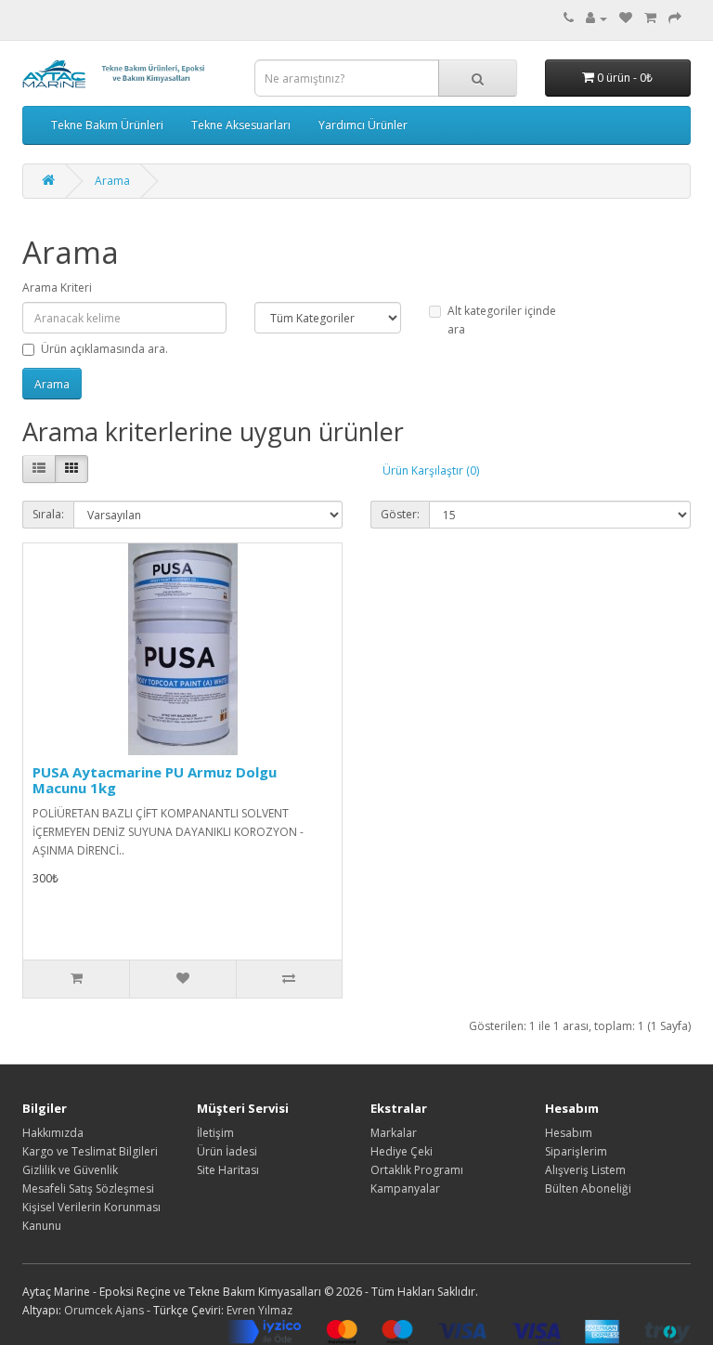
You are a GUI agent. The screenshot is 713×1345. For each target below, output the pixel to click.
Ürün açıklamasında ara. (104, 349)
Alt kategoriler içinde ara (501, 320)
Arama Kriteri (57, 287)
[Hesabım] (596, 18)
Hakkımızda (53, 1133)
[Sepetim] (650, 18)
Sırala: (48, 514)
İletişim (215, 1133)
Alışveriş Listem (585, 1170)
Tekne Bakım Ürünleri (107, 125)
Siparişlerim (576, 1151)
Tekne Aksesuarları (241, 125)
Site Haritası (228, 1170)
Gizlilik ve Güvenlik (70, 1170)
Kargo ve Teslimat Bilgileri (90, 1151)
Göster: (400, 514)
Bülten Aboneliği (588, 1188)
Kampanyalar (405, 1188)
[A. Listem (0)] (625, 18)
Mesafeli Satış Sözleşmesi (88, 1188)
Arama (112, 181)
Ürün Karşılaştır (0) (430, 470)
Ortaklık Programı (416, 1170)
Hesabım (568, 1133)
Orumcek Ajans (104, 1310)
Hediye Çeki (401, 1151)
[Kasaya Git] (674, 18)
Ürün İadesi (227, 1151)
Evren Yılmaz (259, 1310)
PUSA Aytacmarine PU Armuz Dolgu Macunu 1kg (154, 780)
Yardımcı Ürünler (363, 125)
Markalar (393, 1133)
